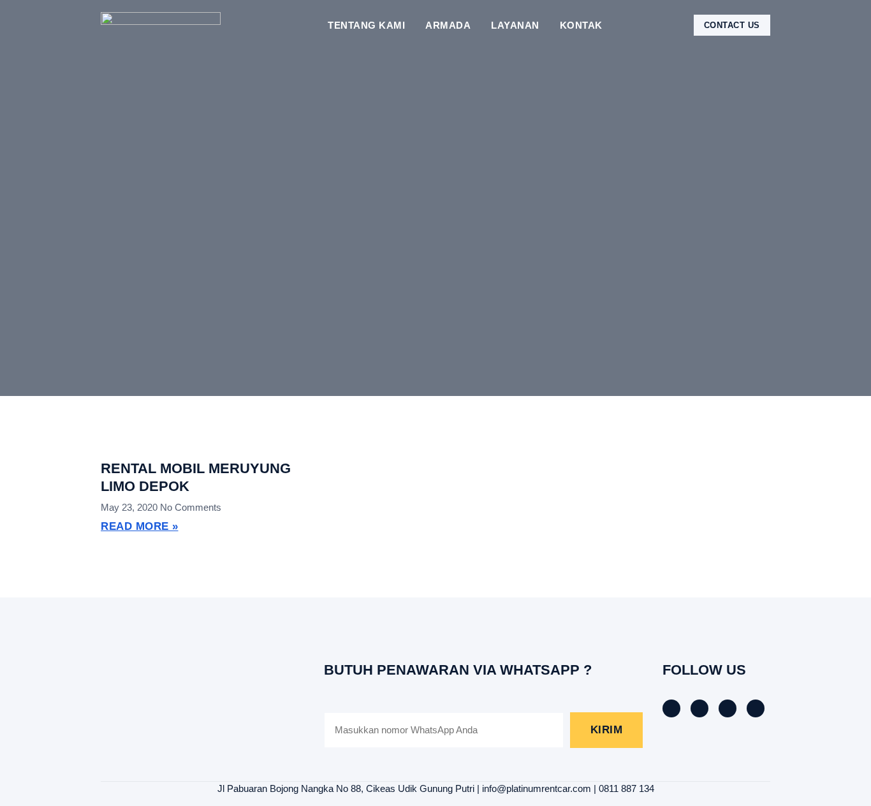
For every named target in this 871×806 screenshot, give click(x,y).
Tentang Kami (366, 25)
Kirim (606, 730)
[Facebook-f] (671, 708)
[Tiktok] (699, 708)
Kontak (581, 25)
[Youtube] (756, 708)
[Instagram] (727, 708)
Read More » (140, 526)
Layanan (515, 25)
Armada (448, 25)
